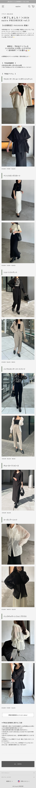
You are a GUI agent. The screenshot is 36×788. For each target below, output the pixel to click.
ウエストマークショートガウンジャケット (18, 79)
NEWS (19, 764)
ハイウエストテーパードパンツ (14, 369)
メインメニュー (6, 772)
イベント (4, 14)
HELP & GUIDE (6, 777)
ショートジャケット (10, 272)
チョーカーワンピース (11, 466)
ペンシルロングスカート (12, 176)
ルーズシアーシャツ (10, 520)
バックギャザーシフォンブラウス (15, 616)
